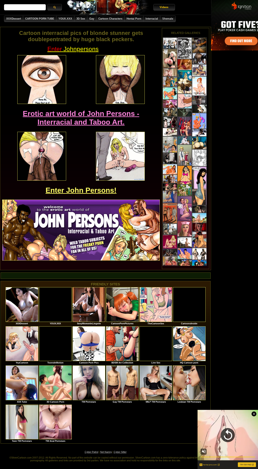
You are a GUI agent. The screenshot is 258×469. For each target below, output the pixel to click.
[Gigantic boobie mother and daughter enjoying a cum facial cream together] (170, 58)
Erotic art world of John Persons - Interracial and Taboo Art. (81, 117)
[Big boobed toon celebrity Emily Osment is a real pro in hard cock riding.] (184, 64)
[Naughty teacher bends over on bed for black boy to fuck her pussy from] (170, 242)
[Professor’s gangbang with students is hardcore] (199, 157)
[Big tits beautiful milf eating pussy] (199, 100)
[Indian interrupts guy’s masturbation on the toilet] (170, 144)
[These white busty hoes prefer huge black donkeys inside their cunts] (170, 261)
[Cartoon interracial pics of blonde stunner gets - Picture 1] (41, 79)
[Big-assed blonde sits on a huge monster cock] (199, 143)
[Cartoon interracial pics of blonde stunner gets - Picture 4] (120, 156)
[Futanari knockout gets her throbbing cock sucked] (170, 72)
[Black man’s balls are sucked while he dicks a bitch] (184, 82)
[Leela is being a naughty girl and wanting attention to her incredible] (170, 93)
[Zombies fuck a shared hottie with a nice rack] (170, 252)
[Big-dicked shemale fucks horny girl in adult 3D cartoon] (170, 132)
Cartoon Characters (110, 18)
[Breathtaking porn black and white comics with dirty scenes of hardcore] (184, 48)
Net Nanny (106, 452)
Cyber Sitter (120, 452)
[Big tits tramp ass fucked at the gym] (184, 242)
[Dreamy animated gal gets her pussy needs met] (199, 109)
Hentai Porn (134, 18)
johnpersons (73, 49)
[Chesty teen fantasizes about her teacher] (199, 70)
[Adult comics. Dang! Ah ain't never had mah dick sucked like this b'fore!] (184, 190)
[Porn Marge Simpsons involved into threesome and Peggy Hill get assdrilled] (184, 253)
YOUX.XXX (65, 18)
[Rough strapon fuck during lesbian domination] (170, 187)
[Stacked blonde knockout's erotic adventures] (199, 227)
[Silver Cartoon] (107, 7)
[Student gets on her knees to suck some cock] (170, 197)
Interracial (152, 18)
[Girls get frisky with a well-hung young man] (170, 43)
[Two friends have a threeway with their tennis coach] (199, 239)
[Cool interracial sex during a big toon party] (199, 254)
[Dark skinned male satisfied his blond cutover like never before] (184, 101)
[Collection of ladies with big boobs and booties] (184, 175)
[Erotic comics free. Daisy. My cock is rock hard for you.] (184, 208)
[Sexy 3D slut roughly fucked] (199, 132)
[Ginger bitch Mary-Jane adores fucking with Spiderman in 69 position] (184, 126)
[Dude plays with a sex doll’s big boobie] (199, 45)
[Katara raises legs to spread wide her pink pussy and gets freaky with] (199, 265)
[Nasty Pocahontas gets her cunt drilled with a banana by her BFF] (170, 169)
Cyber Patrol (91, 452)
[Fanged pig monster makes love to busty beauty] (170, 112)
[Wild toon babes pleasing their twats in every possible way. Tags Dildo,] (199, 86)
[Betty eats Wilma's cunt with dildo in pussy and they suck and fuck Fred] (184, 264)
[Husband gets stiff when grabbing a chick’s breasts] (199, 185)
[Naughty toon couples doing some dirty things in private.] (184, 155)
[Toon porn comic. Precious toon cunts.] (199, 121)
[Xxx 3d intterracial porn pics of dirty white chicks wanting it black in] (184, 229)
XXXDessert (13, 18)
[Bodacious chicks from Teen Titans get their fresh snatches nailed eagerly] (199, 218)
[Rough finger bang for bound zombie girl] (184, 113)
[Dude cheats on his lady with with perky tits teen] (170, 229)
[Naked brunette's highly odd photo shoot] (170, 158)
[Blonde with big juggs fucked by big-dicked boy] (170, 122)
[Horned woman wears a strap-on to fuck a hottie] (199, 58)
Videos (164, 7)
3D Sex (80, 18)
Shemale (167, 18)
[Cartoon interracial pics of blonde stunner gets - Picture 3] (41, 156)
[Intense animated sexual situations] (184, 140)
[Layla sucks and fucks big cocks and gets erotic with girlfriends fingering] (170, 82)
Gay (91, 18)
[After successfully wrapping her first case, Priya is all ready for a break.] (170, 213)
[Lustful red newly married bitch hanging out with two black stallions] (170, 179)
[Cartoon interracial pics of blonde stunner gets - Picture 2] (120, 79)
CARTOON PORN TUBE (39, 18)
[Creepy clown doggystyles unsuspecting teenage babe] (170, 104)
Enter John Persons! (81, 190)
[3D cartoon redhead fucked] (199, 209)
